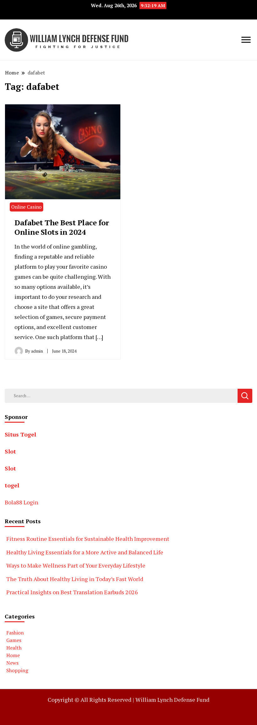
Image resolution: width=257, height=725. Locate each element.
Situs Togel (20, 434)
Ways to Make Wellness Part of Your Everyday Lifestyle (75, 565)
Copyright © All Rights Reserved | (91, 699)
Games (13, 640)
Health (14, 647)
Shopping (17, 670)
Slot (10, 451)
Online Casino (26, 207)
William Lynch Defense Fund (172, 699)
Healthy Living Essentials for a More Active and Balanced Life (84, 552)
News (12, 662)
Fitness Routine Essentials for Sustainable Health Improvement (87, 538)
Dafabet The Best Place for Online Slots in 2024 (61, 227)
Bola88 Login (21, 502)
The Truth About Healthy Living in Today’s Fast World (74, 579)
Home (13, 655)
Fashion (15, 632)
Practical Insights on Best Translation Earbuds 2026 (72, 592)
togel (12, 485)
